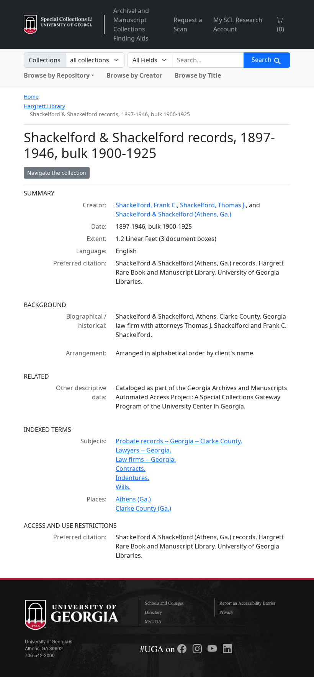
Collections (45, 60)
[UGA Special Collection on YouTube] (213, 649)
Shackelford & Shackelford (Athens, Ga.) (173, 214)
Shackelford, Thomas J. (213, 205)
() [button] (280, 29)
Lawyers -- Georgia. (143, 450)
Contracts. (131, 468)
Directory (153, 612)
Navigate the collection (56, 172)
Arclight (58, 24)
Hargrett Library (44, 106)
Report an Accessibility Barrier (247, 603)
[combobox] (208, 60)
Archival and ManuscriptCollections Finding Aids (131, 24)
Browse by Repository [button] (57, 75)
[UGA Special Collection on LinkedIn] (227, 649)
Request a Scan (187, 24)
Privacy (226, 612)
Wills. (123, 487)
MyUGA (153, 621)
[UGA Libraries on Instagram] (198, 649)
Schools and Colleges (164, 603)
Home (31, 96)
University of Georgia (76, 615)
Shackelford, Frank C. (146, 205)
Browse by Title (198, 75)
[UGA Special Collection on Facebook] (183, 649)
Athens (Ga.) (133, 499)
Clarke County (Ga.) (143, 508)
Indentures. (132, 478)
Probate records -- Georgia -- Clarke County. (179, 441)
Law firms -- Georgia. (146, 459)
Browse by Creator (134, 75)
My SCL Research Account (237, 24)
